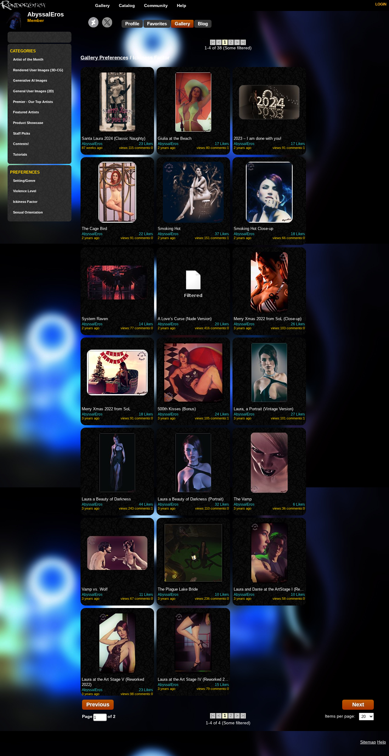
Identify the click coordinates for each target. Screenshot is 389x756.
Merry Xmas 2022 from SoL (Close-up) (267, 318)
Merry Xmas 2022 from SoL (106, 409)
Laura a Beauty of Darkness (106, 499)
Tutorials (20, 154)
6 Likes (299, 504)
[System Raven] (117, 282)
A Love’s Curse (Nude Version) (185, 318)
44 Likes (146, 504)
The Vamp (243, 499)
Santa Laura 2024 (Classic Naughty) (113, 138)
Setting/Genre (24, 180)
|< (213, 42)
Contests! (21, 144)
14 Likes (146, 324)
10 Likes (222, 594)
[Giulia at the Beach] (193, 102)
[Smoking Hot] (193, 192)
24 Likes (222, 414)
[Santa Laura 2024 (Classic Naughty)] (117, 102)
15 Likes (222, 685)
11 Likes (146, 594)
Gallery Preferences (104, 58)
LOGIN (381, 4)
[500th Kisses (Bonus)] (193, 372)
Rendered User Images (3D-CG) (38, 70)
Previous (97, 704)
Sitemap (368, 742)
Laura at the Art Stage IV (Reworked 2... (193, 679)
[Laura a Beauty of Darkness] (117, 462)
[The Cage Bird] (117, 192)
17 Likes (222, 144)
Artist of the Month (28, 59)
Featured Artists (26, 112)
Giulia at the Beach (174, 138)
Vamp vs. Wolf (95, 589)
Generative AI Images (30, 80)
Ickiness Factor (25, 201)
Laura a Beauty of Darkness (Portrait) (190, 499)
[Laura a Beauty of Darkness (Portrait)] (193, 462)
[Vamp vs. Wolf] (117, 553)
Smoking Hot (169, 228)
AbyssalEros (92, 144)
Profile (132, 23)
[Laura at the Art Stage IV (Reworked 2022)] (193, 643)
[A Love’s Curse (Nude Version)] (193, 282)
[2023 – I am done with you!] (269, 102)
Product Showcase (28, 123)
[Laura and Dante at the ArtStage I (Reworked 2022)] (269, 553)
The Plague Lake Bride (178, 589)
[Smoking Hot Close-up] (269, 192)
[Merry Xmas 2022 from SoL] (117, 372)
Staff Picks (21, 133)
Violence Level (24, 191)
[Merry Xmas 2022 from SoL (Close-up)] (269, 282)
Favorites (157, 23)
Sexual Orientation (28, 212)
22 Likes (146, 234)
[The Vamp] (269, 462)
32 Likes (222, 504)
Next (358, 704)
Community (156, 5)
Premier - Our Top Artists (33, 102)
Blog (203, 23)
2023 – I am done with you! (257, 138)
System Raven (95, 318)
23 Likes (146, 144)
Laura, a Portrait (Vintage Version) (263, 409)
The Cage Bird (94, 228)
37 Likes (222, 234)
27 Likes (298, 414)
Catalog (127, 5)
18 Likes (298, 234)
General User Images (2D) (33, 91)
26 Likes (298, 324)
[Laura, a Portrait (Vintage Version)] (269, 372)
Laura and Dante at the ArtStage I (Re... (269, 589)
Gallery (102, 5)
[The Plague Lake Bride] (193, 553)
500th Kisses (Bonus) (177, 409)
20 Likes (222, 324)
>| (243, 42)
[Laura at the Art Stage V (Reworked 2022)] (117, 643)
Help (181, 5)
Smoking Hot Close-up (253, 228)
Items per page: (340, 716)
